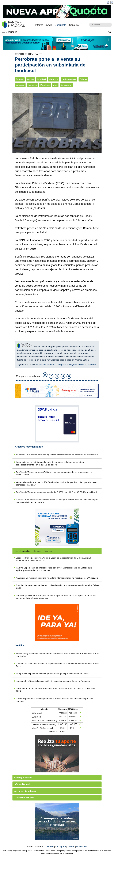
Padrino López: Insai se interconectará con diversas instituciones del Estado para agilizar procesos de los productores (54, 569)
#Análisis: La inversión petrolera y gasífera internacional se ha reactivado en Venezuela (57, 454)
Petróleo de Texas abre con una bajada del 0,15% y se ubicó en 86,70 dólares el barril (56, 492)
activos (30, 79)
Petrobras (45, 85)
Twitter (81, 364)
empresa (20, 85)
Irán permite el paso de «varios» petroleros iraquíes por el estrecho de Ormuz (52, 673)
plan (55, 85)
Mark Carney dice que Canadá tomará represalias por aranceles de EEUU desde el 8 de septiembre (57, 654)
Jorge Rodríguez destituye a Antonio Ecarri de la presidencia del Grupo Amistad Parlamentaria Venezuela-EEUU (53, 559)
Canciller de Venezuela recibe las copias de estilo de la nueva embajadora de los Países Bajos (57, 586)
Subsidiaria (66, 85)
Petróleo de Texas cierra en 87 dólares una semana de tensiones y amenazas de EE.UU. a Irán (54, 473)
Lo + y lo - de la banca (25, 791)
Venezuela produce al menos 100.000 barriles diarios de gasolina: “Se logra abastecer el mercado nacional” (56, 483)
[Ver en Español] (111, 2)
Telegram (61, 364)
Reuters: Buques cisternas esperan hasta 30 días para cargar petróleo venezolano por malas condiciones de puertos (57, 500)
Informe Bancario (22, 784)
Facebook (91, 364)
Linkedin (49, 846)
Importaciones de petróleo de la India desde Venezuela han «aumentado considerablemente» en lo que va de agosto (50, 463)
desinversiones (69, 79)
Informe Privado (43, 25)
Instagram (72, 364)
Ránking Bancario (23, 777)
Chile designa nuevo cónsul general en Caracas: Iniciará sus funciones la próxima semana (54, 699)
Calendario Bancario (24, 797)
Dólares (83, 79)
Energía (19, 79)
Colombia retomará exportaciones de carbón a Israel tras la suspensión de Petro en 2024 (55, 689)
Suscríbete (60, 25)
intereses (32, 85)
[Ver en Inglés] (108, 2)
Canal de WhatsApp (46, 364)
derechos (53, 79)
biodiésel (41, 79)
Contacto (74, 25)
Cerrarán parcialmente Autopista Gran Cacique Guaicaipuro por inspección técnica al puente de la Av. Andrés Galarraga (56, 596)
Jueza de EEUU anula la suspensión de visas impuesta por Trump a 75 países (53, 681)
